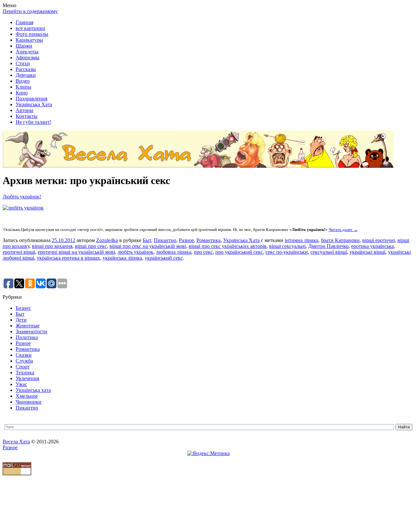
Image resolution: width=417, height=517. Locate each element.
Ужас (21, 384)
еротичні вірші (19, 252)
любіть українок (135, 252)
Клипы (23, 87)
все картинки (30, 28)
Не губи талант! (33, 122)
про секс (203, 252)
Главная (24, 22)
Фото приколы (32, 34)
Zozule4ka (107, 240)
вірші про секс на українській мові (147, 246)
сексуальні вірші (328, 252)
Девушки (26, 75)
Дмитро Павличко (328, 246)
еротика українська (372, 246)
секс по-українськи (287, 252)
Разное (186, 240)
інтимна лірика (301, 240)
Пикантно (165, 240)
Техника (25, 372)
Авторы (24, 110)
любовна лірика (173, 252)
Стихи (23, 63)
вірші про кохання (52, 246)
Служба (24, 361)
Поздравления (31, 98)
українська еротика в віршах (68, 258)
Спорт (23, 366)
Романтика (208, 240)
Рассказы (26, 69)
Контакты (26, 116)
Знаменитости (31, 331)
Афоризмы (27, 57)
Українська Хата (34, 104)
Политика (27, 337)
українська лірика (122, 258)
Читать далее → (343, 229)
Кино (22, 92)
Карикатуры (29, 40)
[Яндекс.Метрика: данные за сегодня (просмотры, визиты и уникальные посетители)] (208, 453)
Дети (21, 320)
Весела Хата (16, 441)
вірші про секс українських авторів (227, 246)
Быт (147, 240)
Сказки (24, 355)
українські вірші (367, 252)
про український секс (239, 252)
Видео (23, 81)
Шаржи (24, 46)
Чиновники (28, 402)
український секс (164, 258)
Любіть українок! (22, 196)
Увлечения (27, 378)
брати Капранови (340, 240)
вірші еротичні (378, 240)
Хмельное (27, 396)
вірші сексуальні (287, 246)
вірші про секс (91, 246)
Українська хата (33, 390)
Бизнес (23, 308)
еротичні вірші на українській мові (76, 252)
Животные (27, 325)
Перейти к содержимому (30, 11)
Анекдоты (27, 51)
